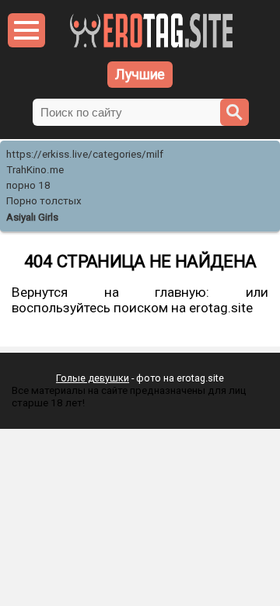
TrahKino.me (35, 170)
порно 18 (28, 185)
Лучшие (140, 74)
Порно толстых (44, 201)
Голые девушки (92, 378)
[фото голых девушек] (151, 44)
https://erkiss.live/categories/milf (84, 154)
